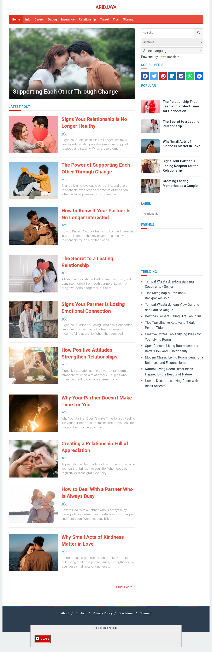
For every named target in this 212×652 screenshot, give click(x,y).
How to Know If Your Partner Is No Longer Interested (95, 214)
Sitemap (145, 613)
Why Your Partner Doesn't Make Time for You (96, 401)
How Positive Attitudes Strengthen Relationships (89, 353)
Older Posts (124, 587)
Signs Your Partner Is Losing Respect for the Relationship (181, 165)
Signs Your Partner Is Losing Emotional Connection (93, 307)
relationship (150, 213)
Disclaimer (126, 613)
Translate (172, 57)
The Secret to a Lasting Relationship (87, 262)
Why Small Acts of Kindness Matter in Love (92, 540)
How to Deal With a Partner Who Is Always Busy (97, 492)
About (65, 613)
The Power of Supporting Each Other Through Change (95, 168)
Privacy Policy (102, 613)
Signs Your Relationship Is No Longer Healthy (94, 122)
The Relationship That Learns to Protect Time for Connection (181, 106)
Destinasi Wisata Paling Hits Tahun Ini (173, 316)
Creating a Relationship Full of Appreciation (94, 447)
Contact (81, 613)
